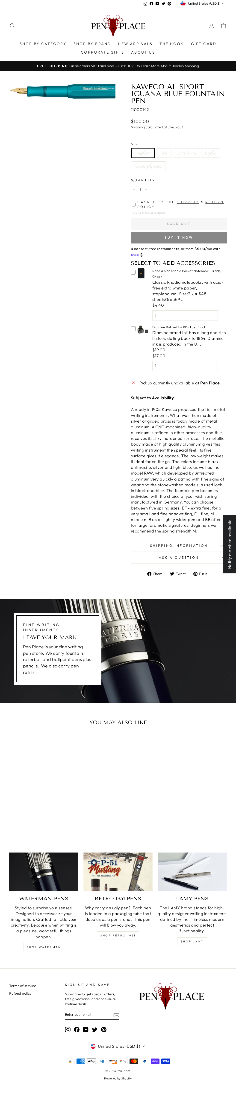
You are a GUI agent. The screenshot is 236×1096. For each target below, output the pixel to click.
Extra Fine (186, 153)
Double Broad (148, 166)
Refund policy (20, 993)
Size (136, 144)
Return (214, 202)
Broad (211, 153)
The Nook (171, 43)
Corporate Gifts (102, 52)
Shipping (138, 127)
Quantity (143, 180)
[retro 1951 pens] (118, 872)
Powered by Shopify (118, 1078)
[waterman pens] (43, 872)
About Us (143, 52)
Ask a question (179, 557)
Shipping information (179, 546)
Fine (163, 153)
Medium (143, 153)
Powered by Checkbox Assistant (149, 212)
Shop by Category (43, 43)
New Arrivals (135, 43)
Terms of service (22, 986)
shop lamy (192, 941)
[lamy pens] (192, 872)
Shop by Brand (92, 43)
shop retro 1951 (118, 935)
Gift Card (204, 43)
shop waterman (44, 947)
